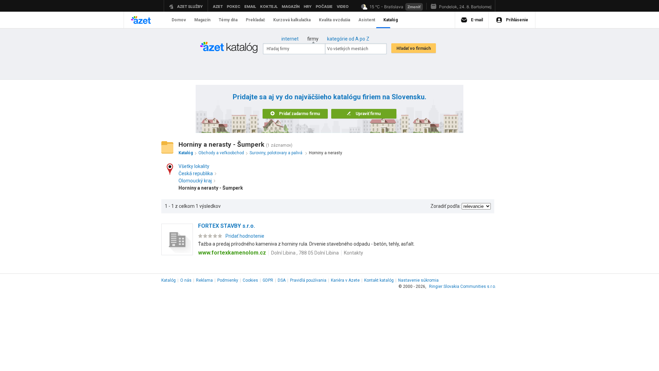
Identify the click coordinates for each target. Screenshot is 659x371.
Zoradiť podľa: (445, 206)
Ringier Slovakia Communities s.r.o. (462, 286)
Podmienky (227, 280)
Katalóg (168, 280)
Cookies (250, 280)
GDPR (268, 280)
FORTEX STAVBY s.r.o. (226, 226)
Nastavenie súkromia (418, 280)
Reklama (204, 280)
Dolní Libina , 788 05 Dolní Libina (305, 253)
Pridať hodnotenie (245, 236)
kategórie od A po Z (348, 39)
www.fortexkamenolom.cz (232, 252)
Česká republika (195, 173)
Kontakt (379, 280)
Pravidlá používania (308, 280)
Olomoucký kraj (195, 180)
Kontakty (353, 253)
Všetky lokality (193, 166)
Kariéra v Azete (345, 280)
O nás (186, 280)
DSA (282, 280)
